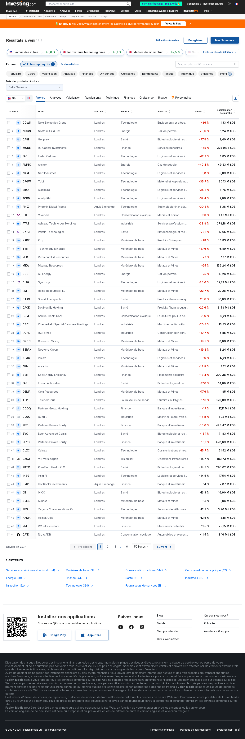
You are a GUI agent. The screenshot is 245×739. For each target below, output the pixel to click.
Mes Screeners (224, 40)
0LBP (26, 282)
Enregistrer (195, 40)
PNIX (26, 206)
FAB (25, 383)
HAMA (26, 517)
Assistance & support (217, 631)
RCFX (26, 332)
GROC (27, 341)
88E (25, 274)
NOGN (27, 131)
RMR (26, 290)
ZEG (25, 509)
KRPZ (26, 240)
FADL (26, 156)
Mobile (161, 623)
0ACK (26, 307)
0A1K (26, 534)
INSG (26, 475)
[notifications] (229, 3)
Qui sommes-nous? (216, 615)
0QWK (27, 122)
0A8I (26, 139)
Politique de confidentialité (195, 729)
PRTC (26, 467)
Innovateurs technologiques (86, 52)
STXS (26, 299)
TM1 (25, 248)
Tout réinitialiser (69, 64)
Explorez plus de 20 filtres (218, 52)
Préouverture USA (32, 16)
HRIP (26, 484)
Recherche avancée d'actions (162, 11)
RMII (25, 526)
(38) (81, 570)
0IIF (25, 215)
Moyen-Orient (77, 16)
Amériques (50, 16)
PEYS (26, 442)
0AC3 (26, 459)
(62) (15, 585)
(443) (75, 577)
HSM (26, 316)
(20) (14, 577)
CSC (26, 324)
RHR (25, 257)
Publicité (209, 623)
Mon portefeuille (167, 631)
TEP (25, 400)
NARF (26, 173)
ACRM (26, 198)
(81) (132, 577)
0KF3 (26, 232)
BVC (25, 433)
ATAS (26, 223)
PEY (25, 425)
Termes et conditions (162, 729)
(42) (206, 570)
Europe (63, 16)
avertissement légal (228, 729)
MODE (27, 148)
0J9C (26, 417)
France (12, 16)
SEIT (26, 375)
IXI (24, 492)
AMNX (27, 164)
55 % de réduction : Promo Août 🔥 (161, 3)
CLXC (26, 450)
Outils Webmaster (168, 639)
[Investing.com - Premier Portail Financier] (21, 3)
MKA (26, 265)
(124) (77, 585)
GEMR (26, 391)
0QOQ (27, 408)
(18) (144, 585)
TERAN (27, 349)
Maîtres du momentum (148, 52)
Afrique (104, 16)
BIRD (26, 190)
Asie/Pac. (93, 16)
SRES (26, 501)
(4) (30, 570)
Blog (160, 615)
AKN (25, 366)
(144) (144, 570)
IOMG (26, 358)
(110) (194, 577)
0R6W (27, 181)
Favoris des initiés (26, 52)
